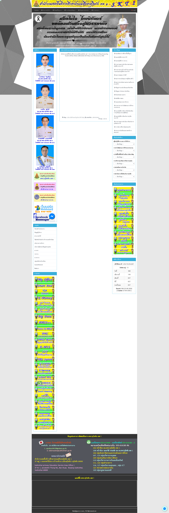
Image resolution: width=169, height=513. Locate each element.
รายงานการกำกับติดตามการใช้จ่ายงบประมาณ (123, 106)
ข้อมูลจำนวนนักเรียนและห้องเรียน (124, 87)
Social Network (39, 264)
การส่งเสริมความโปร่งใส (120, 167)
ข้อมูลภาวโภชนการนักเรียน (122, 91)
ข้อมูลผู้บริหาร (38, 232)
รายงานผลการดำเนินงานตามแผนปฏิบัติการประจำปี (123, 65)
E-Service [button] (95, 10)
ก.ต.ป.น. (37, 254)
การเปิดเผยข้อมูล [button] (70, 10)
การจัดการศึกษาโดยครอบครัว (123, 127)
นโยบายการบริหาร (39, 243)
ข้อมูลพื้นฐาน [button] (57, 10)
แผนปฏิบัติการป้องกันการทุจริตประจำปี (122, 117)
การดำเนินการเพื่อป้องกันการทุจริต (122, 173)
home (37, 10)
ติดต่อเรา (37, 268)
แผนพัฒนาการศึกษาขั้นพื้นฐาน (123, 53)
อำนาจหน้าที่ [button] (45, 10)
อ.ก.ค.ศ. (36, 250)
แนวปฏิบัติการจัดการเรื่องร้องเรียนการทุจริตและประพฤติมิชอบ (123, 111)
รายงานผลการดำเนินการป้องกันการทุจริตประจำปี (124, 122)
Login (134, 10)
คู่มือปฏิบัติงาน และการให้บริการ (122, 141)
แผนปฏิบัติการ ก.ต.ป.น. (121, 60)
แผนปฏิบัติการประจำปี (121, 57)
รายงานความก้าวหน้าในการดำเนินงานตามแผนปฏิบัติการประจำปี (123, 70)
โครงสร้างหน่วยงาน (39, 229)
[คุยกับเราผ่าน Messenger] (164, 508)
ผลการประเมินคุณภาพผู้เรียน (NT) (124, 78)
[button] (40, 30)
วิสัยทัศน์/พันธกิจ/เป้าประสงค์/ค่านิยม (44, 239)
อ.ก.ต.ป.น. (37, 257)
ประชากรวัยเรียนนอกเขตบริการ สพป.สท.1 (123, 131)
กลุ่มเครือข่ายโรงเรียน (40, 261)
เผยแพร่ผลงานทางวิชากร (122, 102)
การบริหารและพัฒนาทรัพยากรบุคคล (123, 161)
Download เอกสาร (120, 94)
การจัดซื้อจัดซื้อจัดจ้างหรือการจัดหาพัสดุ (124, 154)
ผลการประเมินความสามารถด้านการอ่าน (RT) (124, 83)
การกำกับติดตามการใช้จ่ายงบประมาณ (123, 148)
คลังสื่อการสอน (119, 98)
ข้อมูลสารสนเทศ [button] (83, 10)
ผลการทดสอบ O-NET (121, 75)
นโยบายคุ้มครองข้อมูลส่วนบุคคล (43, 247)
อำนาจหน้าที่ (38, 236)
